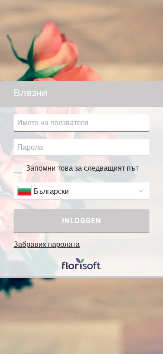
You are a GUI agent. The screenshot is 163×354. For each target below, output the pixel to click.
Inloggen (81, 220)
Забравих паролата (47, 244)
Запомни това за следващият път (82, 167)
